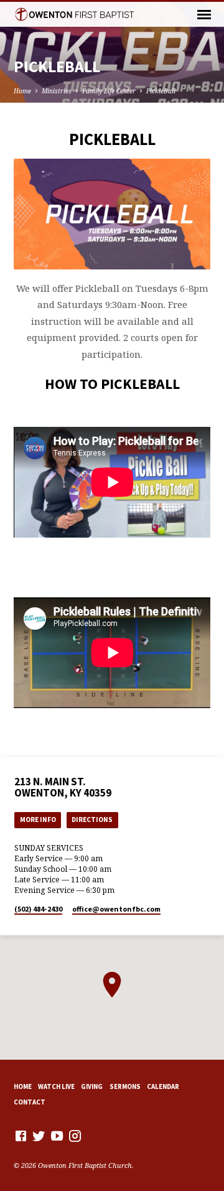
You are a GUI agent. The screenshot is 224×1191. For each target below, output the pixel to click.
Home (22, 90)
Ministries (57, 90)
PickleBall (160, 90)
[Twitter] (39, 1136)
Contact (29, 1102)
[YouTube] (57, 1136)
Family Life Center (109, 90)
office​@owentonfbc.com (116, 908)
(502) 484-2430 (38, 908)
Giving (92, 1086)
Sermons (125, 1086)
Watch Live (56, 1086)
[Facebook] (21, 1136)
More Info (38, 819)
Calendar (163, 1086)
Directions (92, 819)
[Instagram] (75, 1136)
